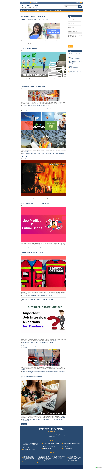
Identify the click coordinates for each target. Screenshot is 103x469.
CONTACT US (58, 10)
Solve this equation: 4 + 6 (73, 41)
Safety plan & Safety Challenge (29, 48)
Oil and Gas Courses (72, 72)
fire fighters (42, 199)
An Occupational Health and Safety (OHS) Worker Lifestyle (36, 109)
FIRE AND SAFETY (37, 10)
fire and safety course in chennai (32, 44)
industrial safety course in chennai (44, 44)
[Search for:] (73, 6)
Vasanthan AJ (71, 19)
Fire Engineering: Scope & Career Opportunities (33, 86)
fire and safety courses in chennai (49, 419)
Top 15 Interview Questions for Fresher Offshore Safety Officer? (37, 299)
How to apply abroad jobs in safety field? (31, 376)
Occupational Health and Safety (42, 153)
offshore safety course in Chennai (75, 71)
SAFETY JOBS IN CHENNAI (74, 74)
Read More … (41, 43)
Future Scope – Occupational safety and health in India (35, 203)
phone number (71, 27)
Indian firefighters (25, 156)
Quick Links (78, 2)
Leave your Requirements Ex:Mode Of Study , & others (75, 36)
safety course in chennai (54, 44)
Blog (23, 153)
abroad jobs (30, 419)
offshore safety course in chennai (29, 248)
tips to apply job (26, 420)
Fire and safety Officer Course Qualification (32, 252)
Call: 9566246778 (25, 2)
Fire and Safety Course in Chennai (75, 60)
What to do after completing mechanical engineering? (35, 345)
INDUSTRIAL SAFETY (48, 10)
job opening (24, 247)
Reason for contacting (72, 31)
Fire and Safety (24, 82)
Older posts (24, 424)
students (23, 44)
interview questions (25, 342)
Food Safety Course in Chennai (74, 63)
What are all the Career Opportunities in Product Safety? (35, 19)
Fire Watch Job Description (75, 58)
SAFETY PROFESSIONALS (30, 6)
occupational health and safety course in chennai (56, 153)
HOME (22, 10)
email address (71, 23)
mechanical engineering (54, 371)
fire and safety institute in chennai (46, 295)
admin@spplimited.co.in (35, 2)
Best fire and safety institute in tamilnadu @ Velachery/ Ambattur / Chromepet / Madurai (75, 54)
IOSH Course (28, 10)
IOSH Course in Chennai (73, 67)
